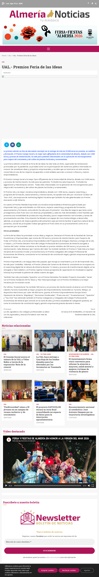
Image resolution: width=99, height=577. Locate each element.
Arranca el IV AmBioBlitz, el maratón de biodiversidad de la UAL (78, 312)
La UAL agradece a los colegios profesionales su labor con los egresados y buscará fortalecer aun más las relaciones (27, 313)
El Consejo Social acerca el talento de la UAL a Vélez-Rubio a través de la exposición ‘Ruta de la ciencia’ (17, 341)
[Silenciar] (89, 485)
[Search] (95, 3)
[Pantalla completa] (93, 485)
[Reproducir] (6, 485)
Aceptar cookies (47, 570)
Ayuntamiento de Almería (79, 354)
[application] (49, 462)
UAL (3, 62)
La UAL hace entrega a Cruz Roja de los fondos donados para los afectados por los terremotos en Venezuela (49, 341)
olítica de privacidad (53, 557)
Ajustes (87, 570)
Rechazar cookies (69, 570)
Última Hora (46, 354)
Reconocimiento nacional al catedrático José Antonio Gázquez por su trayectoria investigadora (82, 391)
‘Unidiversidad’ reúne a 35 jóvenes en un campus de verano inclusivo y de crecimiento (17, 391)
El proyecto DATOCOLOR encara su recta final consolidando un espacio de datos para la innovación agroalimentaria (49, 391)
